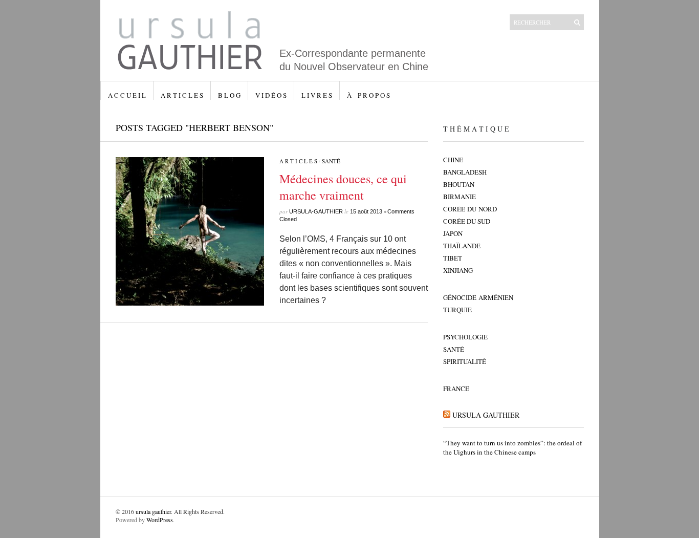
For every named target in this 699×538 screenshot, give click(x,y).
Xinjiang (458, 270)
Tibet (452, 258)
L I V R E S (316, 95)
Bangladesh (465, 172)
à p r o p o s (368, 95)
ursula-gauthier (316, 211)
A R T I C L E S (182, 95)
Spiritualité (464, 361)
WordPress (159, 519)
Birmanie (459, 196)
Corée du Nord (470, 208)
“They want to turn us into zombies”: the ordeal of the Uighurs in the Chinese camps (512, 447)
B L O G (229, 95)
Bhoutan (458, 184)
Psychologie (465, 336)
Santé (331, 161)
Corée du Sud (466, 221)
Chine (453, 159)
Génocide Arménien (478, 297)
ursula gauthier (485, 415)
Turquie (457, 309)
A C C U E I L (127, 95)
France (456, 388)
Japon (453, 233)
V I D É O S (271, 95)
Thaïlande (461, 245)
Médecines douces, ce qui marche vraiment (343, 186)
